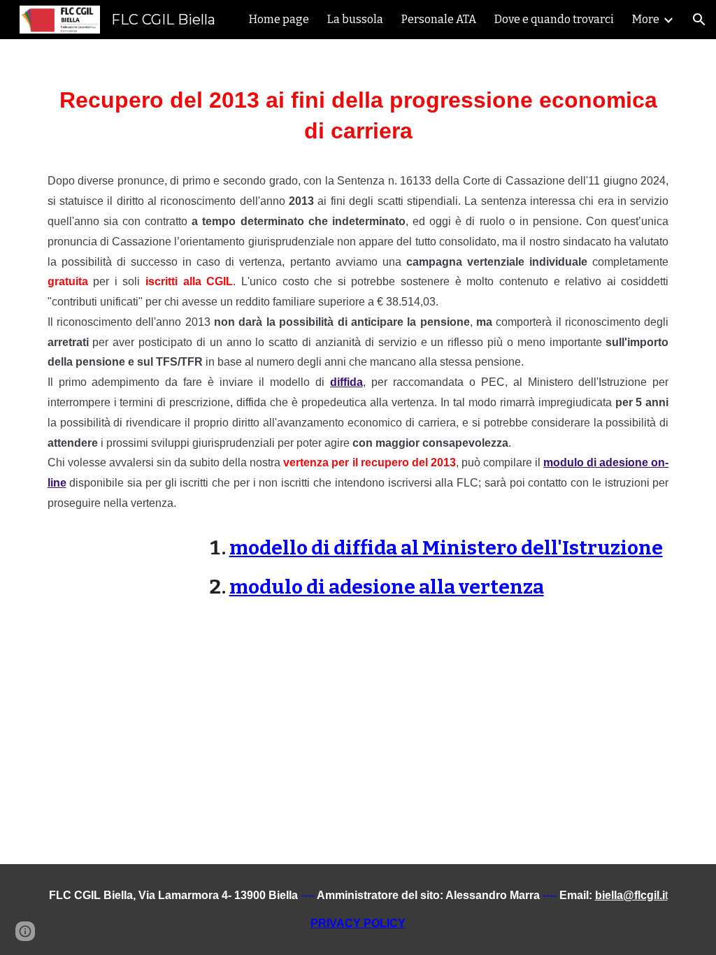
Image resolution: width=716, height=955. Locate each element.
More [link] (645, 19)
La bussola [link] (355, 19)
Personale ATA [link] (438, 19)
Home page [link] (279, 19)
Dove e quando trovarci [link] (554, 19)
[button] (699, 19)
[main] (358, 333)
